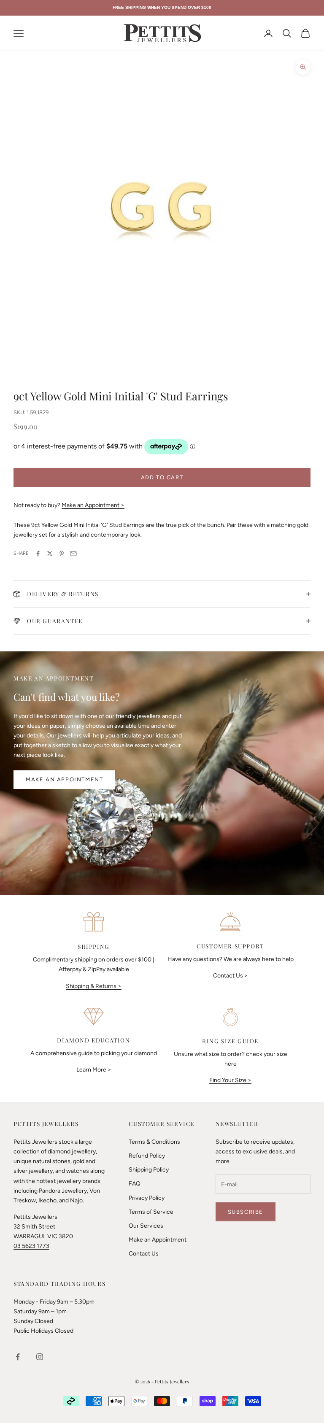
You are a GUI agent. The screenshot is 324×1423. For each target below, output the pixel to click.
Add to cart (162, 477)
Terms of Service (151, 1211)
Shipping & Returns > (94, 986)
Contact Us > (230, 975)
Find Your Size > (230, 1080)
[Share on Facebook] (38, 553)
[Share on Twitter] (49, 553)
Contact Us (144, 1253)
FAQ (134, 1183)
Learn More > (93, 1069)
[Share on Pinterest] (61, 553)
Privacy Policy (147, 1198)
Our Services (146, 1225)
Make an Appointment (64, 779)
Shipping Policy (149, 1169)
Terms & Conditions (154, 1141)
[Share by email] (73, 553)
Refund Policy (147, 1155)
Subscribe (245, 1212)
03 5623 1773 (31, 1246)
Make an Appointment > (93, 505)
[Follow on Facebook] (18, 1357)
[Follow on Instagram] (39, 1357)
